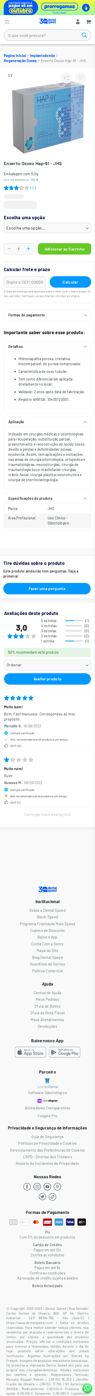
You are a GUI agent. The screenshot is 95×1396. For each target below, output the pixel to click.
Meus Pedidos (47, 999)
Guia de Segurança (47, 1136)
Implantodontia (42, 55)
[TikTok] (53, 1197)
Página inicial (15, 55)
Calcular (70, 282)
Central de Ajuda (48, 992)
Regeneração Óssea (20, 60)
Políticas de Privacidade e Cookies (47, 1143)
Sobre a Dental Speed (47, 910)
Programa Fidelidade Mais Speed (47, 923)
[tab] (47, 315)
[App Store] (30, 1053)
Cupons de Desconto (47, 930)
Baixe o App (47, 937)
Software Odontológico (47, 1092)
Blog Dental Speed (47, 957)
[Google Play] (65, 1053)
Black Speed (47, 917)
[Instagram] (37, 1187)
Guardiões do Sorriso (47, 964)
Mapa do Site (47, 950)
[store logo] (47, 21)
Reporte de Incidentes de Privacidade (47, 1163)
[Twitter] (42, 1197)
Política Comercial (47, 970)
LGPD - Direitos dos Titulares (47, 1156)
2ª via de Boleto (47, 1006)
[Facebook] (27, 1187)
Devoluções (47, 1026)
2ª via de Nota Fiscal (47, 1012)
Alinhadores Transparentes (47, 1108)
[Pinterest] (58, 1187)
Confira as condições (47, 1273)
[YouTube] (48, 1187)
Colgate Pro (47, 1115)
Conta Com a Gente (47, 944)
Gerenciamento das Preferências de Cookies (47, 1150)
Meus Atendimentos (47, 1019)
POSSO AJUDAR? (87, 1388)
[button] (81, 116)
